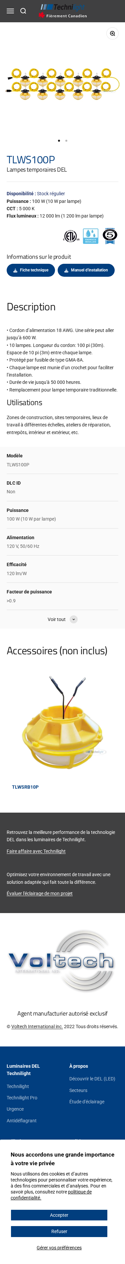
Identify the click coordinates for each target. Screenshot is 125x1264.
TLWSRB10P (25, 787)
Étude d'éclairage (86, 1101)
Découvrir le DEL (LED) (92, 1078)
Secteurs (78, 1090)
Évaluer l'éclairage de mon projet (40, 893)
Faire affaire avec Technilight (36, 851)
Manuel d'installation (89, 270)
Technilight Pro (22, 1097)
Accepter (59, 1215)
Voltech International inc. (37, 1026)
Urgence (15, 1109)
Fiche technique (34, 270)
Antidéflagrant (22, 1120)
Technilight (18, 1086)
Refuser (59, 1231)
